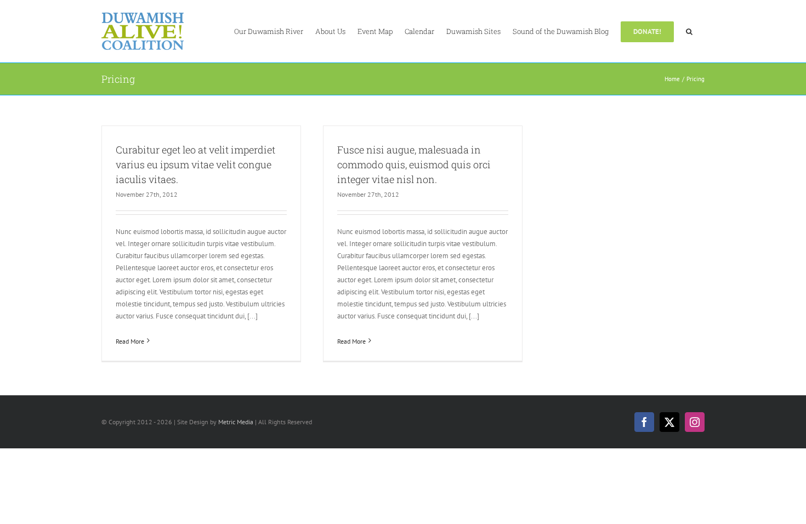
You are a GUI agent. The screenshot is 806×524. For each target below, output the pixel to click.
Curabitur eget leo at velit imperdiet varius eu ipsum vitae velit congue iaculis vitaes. (195, 164)
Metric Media (235, 422)
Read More (130, 341)
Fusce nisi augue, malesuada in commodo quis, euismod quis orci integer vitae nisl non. (414, 164)
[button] (689, 30)
